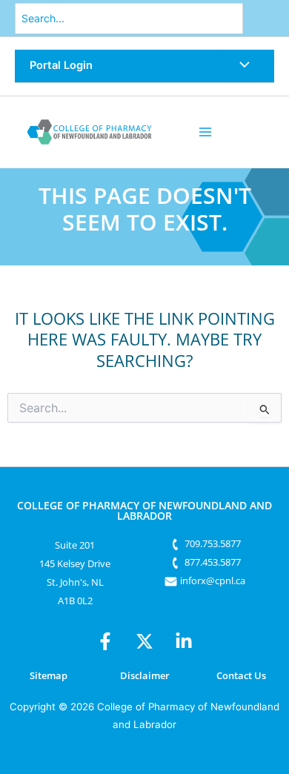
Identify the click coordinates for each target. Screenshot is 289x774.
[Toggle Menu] (240, 66)
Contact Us (241, 675)
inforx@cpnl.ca (212, 580)
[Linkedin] (184, 641)
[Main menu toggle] (205, 132)
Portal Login (61, 65)
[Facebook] (105, 641)
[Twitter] (144, 641)
